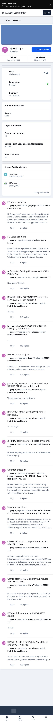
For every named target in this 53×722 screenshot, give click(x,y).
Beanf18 (31, 358)
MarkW (31, 547)
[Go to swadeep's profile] (5, 174)
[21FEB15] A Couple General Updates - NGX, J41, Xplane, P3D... (27, 327)
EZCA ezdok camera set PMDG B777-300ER (26, 615)
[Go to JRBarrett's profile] (5, 183)
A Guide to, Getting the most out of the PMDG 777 (28, 272)
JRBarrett (13, 183)
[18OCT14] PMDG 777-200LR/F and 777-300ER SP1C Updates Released (27, 385)
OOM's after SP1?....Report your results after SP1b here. (27, 543)
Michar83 (32, 619)
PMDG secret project (18, 354)
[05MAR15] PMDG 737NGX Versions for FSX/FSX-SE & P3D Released (27, 298)
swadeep (13, 174)
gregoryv (14, 205)
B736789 (32, 444)
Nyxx (30, 277)
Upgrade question (16, 469)
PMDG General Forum (17, 306)
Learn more (5, 4)
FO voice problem (16, 202)
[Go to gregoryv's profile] (4, 203)
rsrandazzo (33, 303)
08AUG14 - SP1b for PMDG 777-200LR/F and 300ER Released (27, 643)
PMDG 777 (46, 277)
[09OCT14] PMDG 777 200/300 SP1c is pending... (26, 413)
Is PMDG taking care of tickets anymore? (28, 440)
